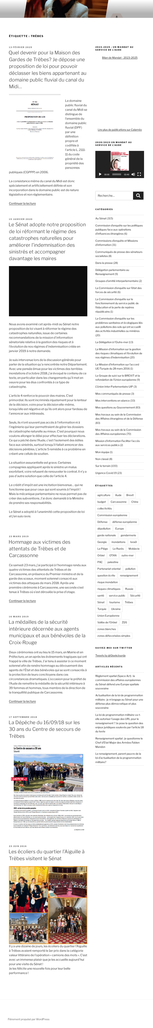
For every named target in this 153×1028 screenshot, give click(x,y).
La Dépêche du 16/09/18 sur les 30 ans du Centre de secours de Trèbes (45, 729)
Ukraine (116, 608)
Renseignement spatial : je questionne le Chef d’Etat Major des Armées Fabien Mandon (119, 742)
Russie (129, 588)
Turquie (101, 608)
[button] (119, 164)
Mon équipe (102, 452)
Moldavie (134, 548)
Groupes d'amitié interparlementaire (116, 280)
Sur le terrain (102, 465)
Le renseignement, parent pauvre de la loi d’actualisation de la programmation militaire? (118, 758)
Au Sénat (100, 218)
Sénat (100, 602)
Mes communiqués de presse (112, 393)
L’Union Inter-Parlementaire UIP (114, 386)
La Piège (102, 548)
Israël (133, 541)
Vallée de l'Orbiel (107, 622)
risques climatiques (108, 588)
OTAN (113, 555)
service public (117, 595)
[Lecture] (100, 174)
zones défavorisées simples (113, 635)
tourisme (114, 602)
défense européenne (124, 521)
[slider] (116, 174)
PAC (100, 562)
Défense (102, 521)
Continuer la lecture (22, 203)
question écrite (106, 575)
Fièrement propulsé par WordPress (28, 1019)
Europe (119, 528)
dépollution (103, 528)
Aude (118, 495)
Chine (134, 501)
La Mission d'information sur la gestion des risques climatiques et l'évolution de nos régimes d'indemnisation (118, 353)
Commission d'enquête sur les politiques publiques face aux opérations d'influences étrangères (119, 229)
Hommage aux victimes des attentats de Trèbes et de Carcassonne (39, 548)
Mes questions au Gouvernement (115, 407)
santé (100, 595)
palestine (112, 562)
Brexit (130, 495)
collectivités (104, 508)
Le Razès (118, 548)
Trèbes (129, 602)
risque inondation (107, 582)
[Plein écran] (139, 174)
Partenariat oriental (109, 568)
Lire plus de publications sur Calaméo (120, 129)
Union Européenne (108, 615)
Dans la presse (104, 262)
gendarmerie (128, 535)
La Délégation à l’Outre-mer (111, 342)
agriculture (103, 495)
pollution (130, 568)
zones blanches (106, 629)
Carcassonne (119, 501)
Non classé (102, 459)
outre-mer (127, 555)
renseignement (129, 575)
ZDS (124, 622)
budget (101, 501)
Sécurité (135, 595)
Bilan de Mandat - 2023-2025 (120, 57)
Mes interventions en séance (112, 400)
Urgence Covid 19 (106, 472)
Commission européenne (112, 515)
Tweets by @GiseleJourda (110, 655)
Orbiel (100, 555)
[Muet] (133, 174)
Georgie (102, 541)
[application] (119, 164)
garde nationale (106, 535)
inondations (118, 541)
